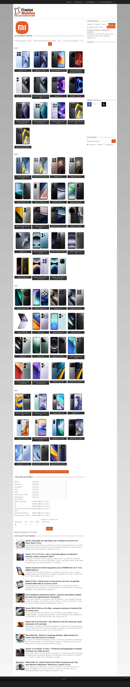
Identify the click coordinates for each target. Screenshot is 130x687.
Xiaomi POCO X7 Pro (58, 252)
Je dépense (91, 27)
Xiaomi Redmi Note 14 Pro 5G (40, 278)
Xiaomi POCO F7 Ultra (40, 227)
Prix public (17, 484)
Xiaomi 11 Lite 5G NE (41, 414)
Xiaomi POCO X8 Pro (23, 96)
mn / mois (101, 24)
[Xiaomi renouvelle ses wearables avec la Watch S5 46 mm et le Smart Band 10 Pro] (20, 544)
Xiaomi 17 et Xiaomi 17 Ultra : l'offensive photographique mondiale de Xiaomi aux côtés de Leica (53, 650)
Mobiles (100, 145)
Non (47, 501)
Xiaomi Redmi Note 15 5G (58, 122)
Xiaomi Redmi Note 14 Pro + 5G (58, 278)
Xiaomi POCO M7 (40, 202)
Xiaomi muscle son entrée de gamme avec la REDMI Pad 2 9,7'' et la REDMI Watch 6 (53, 569)
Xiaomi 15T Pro (76, 177)
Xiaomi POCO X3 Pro (58, 464)
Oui (42, 501)
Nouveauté (18, 487)
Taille (16, 489)
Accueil (69, 2)
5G (60, 41)
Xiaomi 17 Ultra (76, 96)
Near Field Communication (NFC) (45, 41)
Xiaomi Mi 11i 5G (58, 438)
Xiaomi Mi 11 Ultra (76, 438)
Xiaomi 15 (23, 252)
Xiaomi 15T (58, 177)
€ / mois (100, 27)
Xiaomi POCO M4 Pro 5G (23, 414)
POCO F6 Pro (76, 332)
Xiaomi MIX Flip (23, 332)
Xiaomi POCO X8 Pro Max (40, 97)
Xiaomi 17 (58, 96)
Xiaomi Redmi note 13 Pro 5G (23, 382)
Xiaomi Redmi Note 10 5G (40, 439)
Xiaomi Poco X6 (58, 382)
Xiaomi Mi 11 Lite (23, 464)
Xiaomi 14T (58, 308)
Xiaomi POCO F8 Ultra (22, 177)
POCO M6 (40, 332)
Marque (16, 482)
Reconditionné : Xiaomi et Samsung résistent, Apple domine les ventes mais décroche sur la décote (51, 636)
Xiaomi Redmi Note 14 (76, 252)
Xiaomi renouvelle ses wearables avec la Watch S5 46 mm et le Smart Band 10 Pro (51, 542)
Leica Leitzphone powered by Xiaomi (76, 71)
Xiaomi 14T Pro (76, 308)
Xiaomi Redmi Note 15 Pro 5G (40, 122)
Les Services (78, 2)
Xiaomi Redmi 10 (58, 413)
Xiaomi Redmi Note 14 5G (40, 252)
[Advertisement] (83, 11)
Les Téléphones (90, 2)
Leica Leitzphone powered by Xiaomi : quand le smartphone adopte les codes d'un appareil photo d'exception (53, 596)
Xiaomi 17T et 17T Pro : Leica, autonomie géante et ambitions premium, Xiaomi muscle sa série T (51, 555)
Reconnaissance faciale (23, 41)
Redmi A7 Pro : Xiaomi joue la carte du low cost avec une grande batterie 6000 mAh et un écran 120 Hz (52, 582)
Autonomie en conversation (19, 498)
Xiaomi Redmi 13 (58, 332)
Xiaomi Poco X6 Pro (76, 382)
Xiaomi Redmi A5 (76, 202)
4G (82, 41)
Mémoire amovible (20, 501)
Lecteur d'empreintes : (21, 513)
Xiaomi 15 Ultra (76, 226)
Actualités (92, 145)
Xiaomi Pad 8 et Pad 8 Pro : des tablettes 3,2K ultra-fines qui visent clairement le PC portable (53, 623)
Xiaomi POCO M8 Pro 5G (76, 122)
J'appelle (89, 24)
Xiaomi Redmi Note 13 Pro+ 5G (40, 382)
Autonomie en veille (20, 494)
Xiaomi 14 (40, 356)
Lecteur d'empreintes (71, 41)
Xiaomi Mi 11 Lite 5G (41, 464)
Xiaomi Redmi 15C (23, 202)
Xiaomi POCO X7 (22, 277)
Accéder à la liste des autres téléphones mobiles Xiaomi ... (49, 472)
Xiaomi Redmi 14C (40, 308)
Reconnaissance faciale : (22, 515)
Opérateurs (109, 145)
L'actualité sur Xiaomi (24, 535)
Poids (16, 492)
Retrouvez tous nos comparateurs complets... (98, 31)
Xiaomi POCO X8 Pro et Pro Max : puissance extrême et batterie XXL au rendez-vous (53, 609)
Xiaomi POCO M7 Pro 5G (23, 227)
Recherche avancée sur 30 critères (25, 532)
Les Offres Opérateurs (106, 2)
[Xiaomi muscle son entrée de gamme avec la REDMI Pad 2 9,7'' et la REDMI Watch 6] (20, 571)
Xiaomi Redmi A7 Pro (58, 70)
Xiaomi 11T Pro (23, 438)
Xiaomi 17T (23, 70)
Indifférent (35, 501)
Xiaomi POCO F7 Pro (58, 226)
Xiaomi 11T (76, 413)
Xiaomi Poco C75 (22, 308)
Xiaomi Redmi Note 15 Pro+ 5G (23, 122)
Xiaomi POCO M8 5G (23, 147)
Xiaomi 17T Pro (40, 70)
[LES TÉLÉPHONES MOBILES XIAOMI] (24, 10)
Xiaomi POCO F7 (58, 202)
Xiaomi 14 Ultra (58, 356)
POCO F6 (23, 356)
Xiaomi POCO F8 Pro (40, 177)
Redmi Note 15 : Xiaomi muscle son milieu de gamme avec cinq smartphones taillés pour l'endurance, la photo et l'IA (51, 663)
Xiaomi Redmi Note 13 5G (76, 357)
